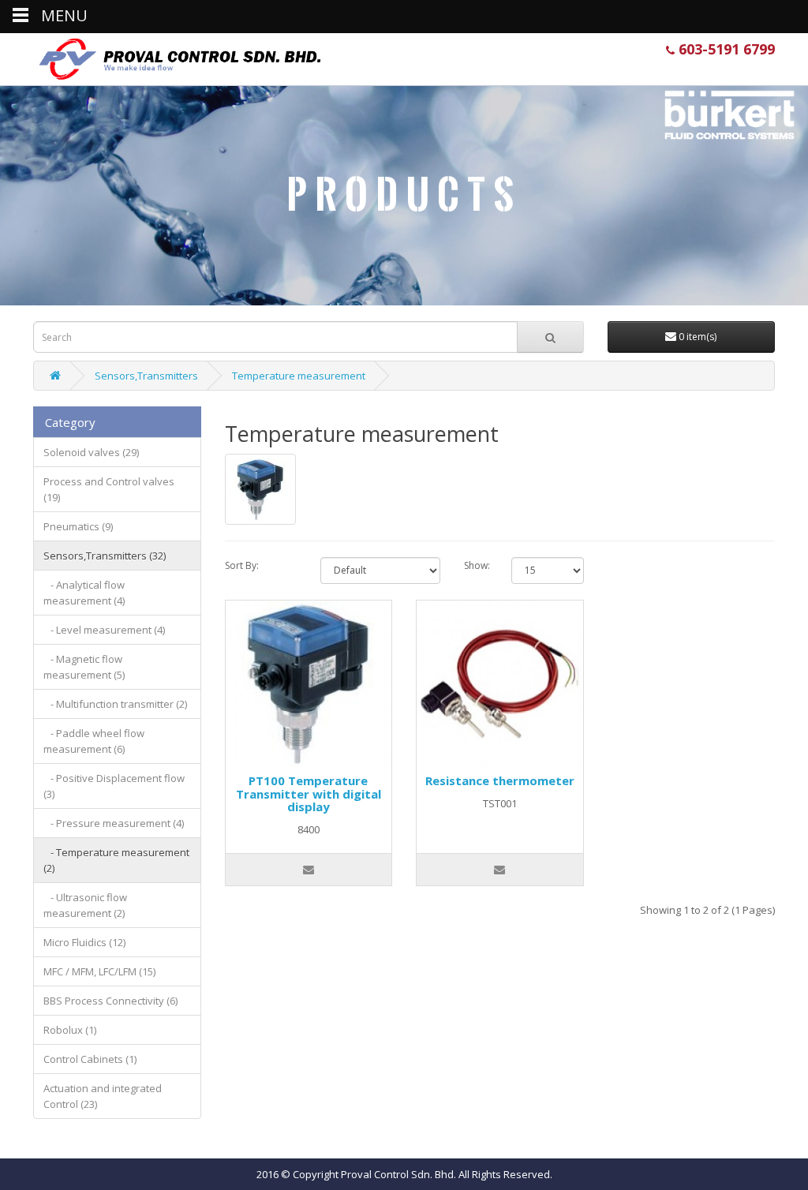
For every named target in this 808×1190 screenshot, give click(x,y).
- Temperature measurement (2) (116, 860)
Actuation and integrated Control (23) (102, 1096)
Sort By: (242, 565)
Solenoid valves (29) (91, 452)
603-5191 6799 (725, 48)
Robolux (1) (69, 1030)
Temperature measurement (298, 376)
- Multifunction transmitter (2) (115, 704)
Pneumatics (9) (78, 526)
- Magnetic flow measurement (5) (84, 667)
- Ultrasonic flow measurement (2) (85, 905)
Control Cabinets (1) (90, 1059)
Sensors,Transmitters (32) (104, 555)
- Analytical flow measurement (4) (84, 593)
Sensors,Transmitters (146, 376)
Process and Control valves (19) (108, 489)
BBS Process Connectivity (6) (110, 1001)
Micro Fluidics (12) (84, 942)
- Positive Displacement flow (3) (114, 786)
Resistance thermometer (499, 780)
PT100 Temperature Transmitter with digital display (308, 793)
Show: (476, 565)
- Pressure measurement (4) (113, 823)
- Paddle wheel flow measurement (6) (93, 741)
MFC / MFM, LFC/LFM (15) (99, 971)
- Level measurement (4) (104, 630)
